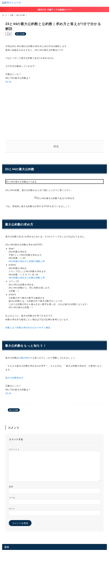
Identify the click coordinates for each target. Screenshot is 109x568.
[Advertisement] (55, 112)
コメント (14, 449)
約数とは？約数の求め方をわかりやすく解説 (27, 327)
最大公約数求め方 (14, 377)
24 (10, 81)
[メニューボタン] (105, 3)
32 (6, 81)
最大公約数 (20, 34)
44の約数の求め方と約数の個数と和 (27, 277)
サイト (12, 508)
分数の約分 (24, 357)
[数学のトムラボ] (11, 3)
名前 (11, 486)
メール (12, 497)
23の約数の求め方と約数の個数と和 (27, 261)
